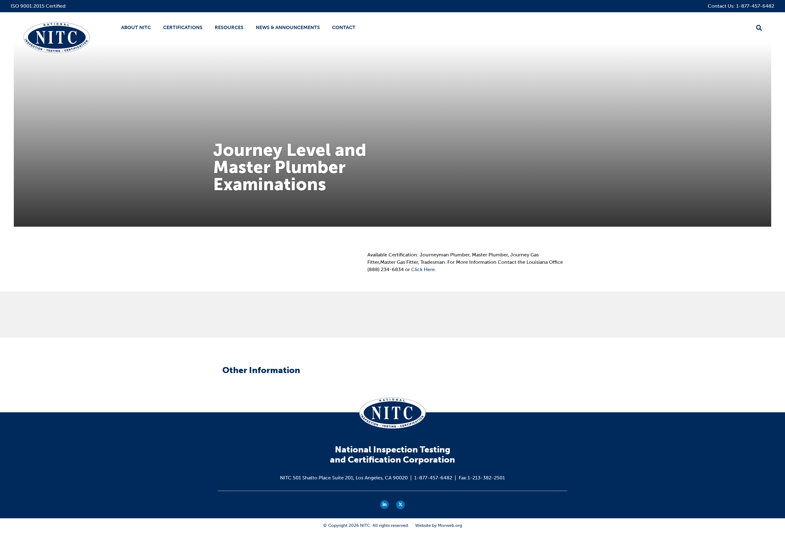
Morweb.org (450, 525)
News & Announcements (288, 27)
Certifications (182, 27)
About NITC (136, 27)
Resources (229, 27)
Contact (343, 27)
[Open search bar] (759, 28)
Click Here (423, 269)
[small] (384, 504)
